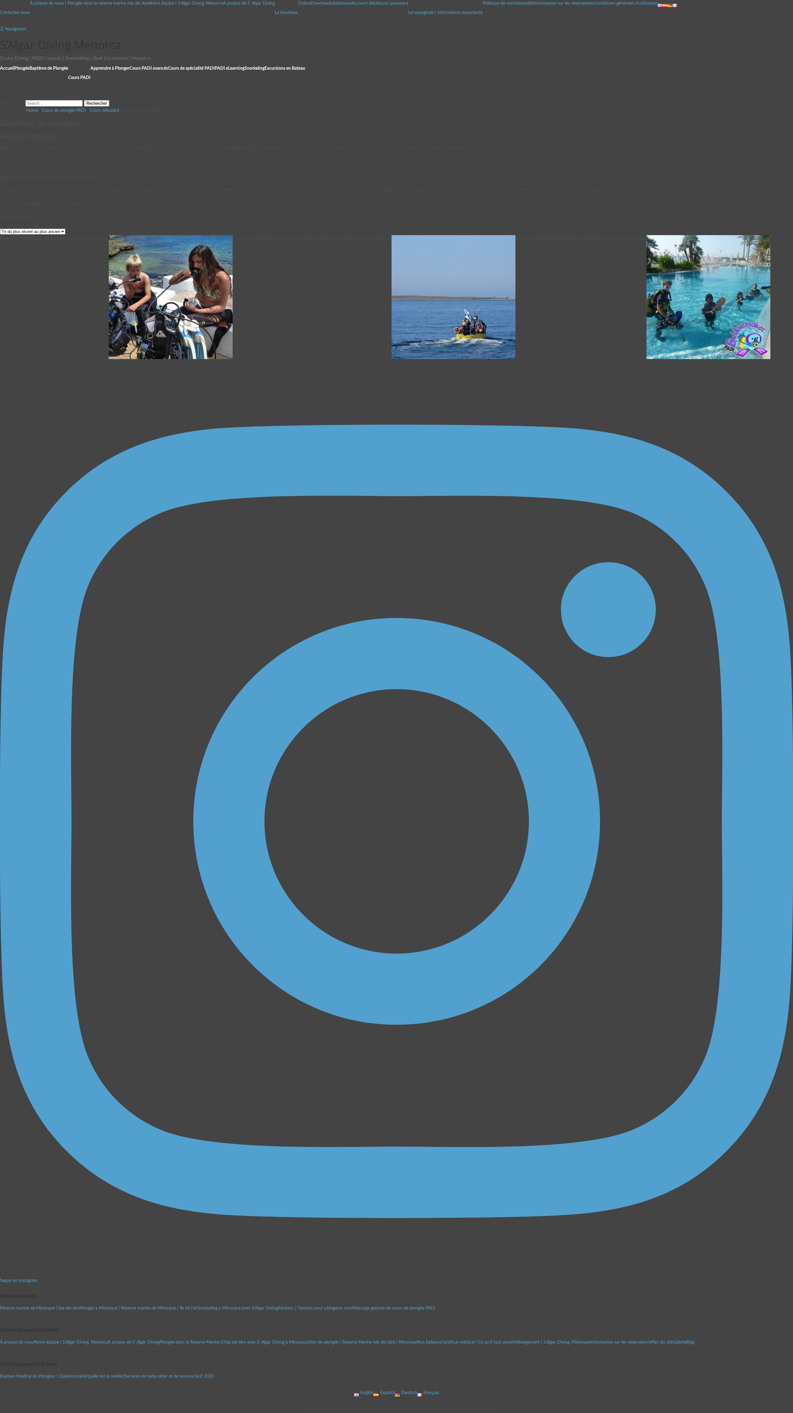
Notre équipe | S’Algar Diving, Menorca (186, 3)
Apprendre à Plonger (109, 68)
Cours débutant (104, 110)
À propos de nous (17, 1342)
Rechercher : (12, 103)
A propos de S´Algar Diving (249, 3)
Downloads (321, 3)
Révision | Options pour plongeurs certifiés (318, 1308)
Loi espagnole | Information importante (445, 13)
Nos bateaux (429, 1342)
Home (32, 110)
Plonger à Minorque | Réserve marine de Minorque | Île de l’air (139, 1308)
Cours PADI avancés (148, 68)
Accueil (7, 68)
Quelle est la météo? (105, 1376)
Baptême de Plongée (48, 68)
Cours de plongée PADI (64, 110)
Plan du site (662, 1342)
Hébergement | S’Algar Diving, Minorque (552, 1342)
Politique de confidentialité (508, 3)
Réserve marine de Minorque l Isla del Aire (40, 1308)
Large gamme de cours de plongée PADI (397, 1308)
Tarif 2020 (204, 1376)
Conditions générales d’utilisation (626, 3)
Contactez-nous (15, 13)
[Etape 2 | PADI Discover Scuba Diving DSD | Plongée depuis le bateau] (453, 355)
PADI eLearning (229, 68)
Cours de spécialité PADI (191, 68)
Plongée (21, 68)
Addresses (342, 3)
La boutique (286, 13)
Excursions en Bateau (285, 68)
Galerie (679, 1342)
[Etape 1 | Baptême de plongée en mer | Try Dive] (171, 355)
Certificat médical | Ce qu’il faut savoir (477, 1342)
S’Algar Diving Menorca (60, 44)
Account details (366, 3)
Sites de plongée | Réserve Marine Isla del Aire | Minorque (362, 1342)
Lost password (394, 3)
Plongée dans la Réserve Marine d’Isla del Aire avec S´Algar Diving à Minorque (234, 1342)
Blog (690, 1342)
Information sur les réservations (564, 3)
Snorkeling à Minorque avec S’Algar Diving (238, 1308)
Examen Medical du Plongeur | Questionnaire (43, 1376)
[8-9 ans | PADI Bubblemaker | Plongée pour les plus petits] (708, 355)
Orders (304, 3)
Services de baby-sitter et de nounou (160, 1376)
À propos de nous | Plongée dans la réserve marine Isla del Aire (89, 3)
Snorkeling (254, 68)
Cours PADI (79, 78)
